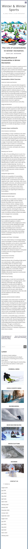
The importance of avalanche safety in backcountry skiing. (6, 337)
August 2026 (4, 487)
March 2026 (4, 501)
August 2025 (4, 518)
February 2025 (4, 535)
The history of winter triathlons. (9, 355)
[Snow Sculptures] (12, 458)
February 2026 (4, 504)
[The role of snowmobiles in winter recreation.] (14, 45)
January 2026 (4, 507)
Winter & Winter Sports (14, 8)
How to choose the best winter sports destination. (20, 336)
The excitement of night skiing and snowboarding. (13, 362)
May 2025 (3, 527)
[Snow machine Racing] (12, 440)
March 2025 (4, 532)
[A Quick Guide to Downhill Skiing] (12, 384)
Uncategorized (17, 53)
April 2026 (3, 499)
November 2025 (5, 510)
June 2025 (3, 524)
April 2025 (3, 530)
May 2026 (3, 496)
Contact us (7, 484)
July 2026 (3, 490)
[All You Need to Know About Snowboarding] (12, 421)
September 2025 (5, 515)
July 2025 (3, 521)
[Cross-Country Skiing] (12, 402)
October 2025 (4, 513)
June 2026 (3, 493)
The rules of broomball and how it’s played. (11, 357)
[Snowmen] (12, 477)
